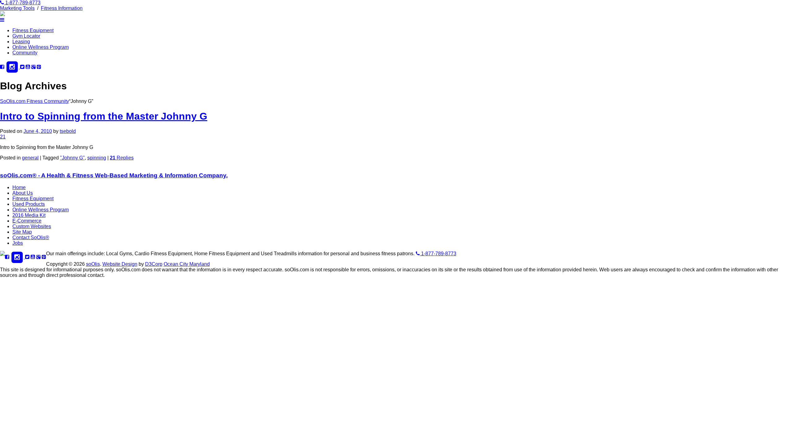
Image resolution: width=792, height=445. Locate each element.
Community (24, 52)
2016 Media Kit (28, 215)
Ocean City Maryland (187, 264)
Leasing (21, 41)
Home (19, 187)
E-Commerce (26, 220)
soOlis (93, 264)
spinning (96, 157)
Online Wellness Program (40, 47)
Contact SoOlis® (30, 237)
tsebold (68, 131)
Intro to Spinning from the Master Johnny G (103, 116)
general (30, 157)
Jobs (17, 243)
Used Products (28, 204)
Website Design (119, 264)
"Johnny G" (72, 157)
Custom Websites (31, 226)
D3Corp (153, 264)
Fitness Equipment (33, 30)
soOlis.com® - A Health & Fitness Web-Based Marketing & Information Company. (114, 175)
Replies (122, 157)
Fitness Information (62, 8)
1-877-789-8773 (22, 2)
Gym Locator (26, 36)
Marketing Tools (17, 8)
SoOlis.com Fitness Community (34, 101)
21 (3, 136)
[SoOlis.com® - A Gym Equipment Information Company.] (2, 14)
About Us (22, 193)
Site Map (22, 232)
